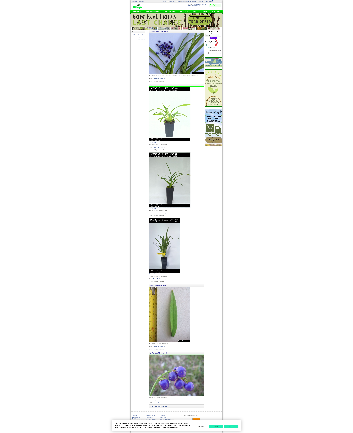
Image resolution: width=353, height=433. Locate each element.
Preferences (200, 426)
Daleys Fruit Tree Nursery (138, 1)
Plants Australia (217, 1)
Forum (194, 1)
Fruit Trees (137, 11)
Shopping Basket (214, 5)
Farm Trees (184, 11)
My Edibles (188, 1)
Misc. (195, 11)
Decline (216, 426)
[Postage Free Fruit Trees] (213, 62)
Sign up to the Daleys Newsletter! (190, 415)
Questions (216, 11)
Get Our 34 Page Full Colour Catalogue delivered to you (197, 5)
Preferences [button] (175, 427)
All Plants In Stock (137, 35)
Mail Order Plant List (150, 415)
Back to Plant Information (158, 406)
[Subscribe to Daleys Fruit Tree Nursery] (213, 42)
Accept (231, 426)
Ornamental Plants (152, 11)
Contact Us (208, 1)
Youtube (178, 1)
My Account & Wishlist (168, 1)
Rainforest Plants (169, 11)
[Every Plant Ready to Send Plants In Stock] (213, 88)
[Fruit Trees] (137, 6)
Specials (204, 11)
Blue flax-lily (137, 37)
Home (134, 32)
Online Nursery (149, 417)
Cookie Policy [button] (138, 427)
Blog (182, 1)
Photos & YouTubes (140, 39)
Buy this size (152, 142)
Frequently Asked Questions (136, 418)
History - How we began (165, 419)
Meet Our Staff (163, 417)
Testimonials (200, 1)
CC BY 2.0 (156, 402)
